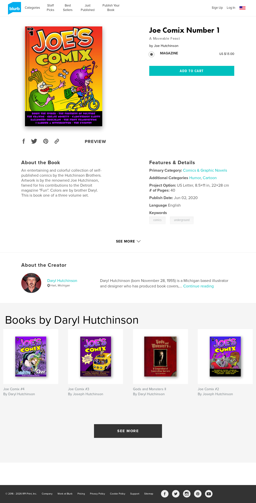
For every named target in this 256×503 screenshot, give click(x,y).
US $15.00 (226, 53)
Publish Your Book (111, 7)
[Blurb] (13, 10)
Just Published (87, 7)
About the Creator (43, 265)
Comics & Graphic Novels (205, 170)
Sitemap (148, 493)
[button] (243, 8)
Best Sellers (67, 7)
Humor (195, 177)
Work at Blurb (65, 493)
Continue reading (198, 286)
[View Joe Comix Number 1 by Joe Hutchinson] (63, 76)
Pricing (81, 493)
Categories (32, 8)
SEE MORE (128, 431)
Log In (231, 8)
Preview (95, 141)
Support (134, 493)
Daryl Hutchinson (62, 280)
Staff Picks (50, 7)
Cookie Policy (117, 493)
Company (47, 493)
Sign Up (217, 8)
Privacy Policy (97, 493)
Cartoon (210, 177)
